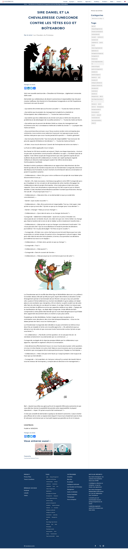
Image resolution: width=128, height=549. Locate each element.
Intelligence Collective (97, 85)
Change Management (97, 29)
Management (95, 96)
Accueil (65, 2)
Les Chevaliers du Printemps (43, 35)
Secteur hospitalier (72, 495)
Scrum (93, 115)
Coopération (95, 42)
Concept (94, 37)
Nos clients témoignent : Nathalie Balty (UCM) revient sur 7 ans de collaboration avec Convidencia (96, 492)
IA (99, 77)
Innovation (94, 80)
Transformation (95, 117)
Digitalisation (95, 50)
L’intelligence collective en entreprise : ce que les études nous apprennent (96, 485)
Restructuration (95, 112)
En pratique (70, 482)
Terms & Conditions (29, 479)
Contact (119, 2)
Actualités (70, 477)
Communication (95, 34)
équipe (94, 123)
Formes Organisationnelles (97, 63)
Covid (101, 42)
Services (79, 2)
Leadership (94, 91)
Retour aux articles (96, 11)
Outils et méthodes (72, 492)
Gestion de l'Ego (95, 66)
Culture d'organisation (97, 48)
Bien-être (69, 479)
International (95, 88)
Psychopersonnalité (96, 109)
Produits (104, 2)
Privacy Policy (27, 477)
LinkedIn (26, 493)
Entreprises (94, 59)
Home (25, 4)
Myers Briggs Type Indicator (97, 100)
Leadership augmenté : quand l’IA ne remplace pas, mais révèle (96, 508)
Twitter (26, 496)
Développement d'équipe (97, 53)
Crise (93, 45)
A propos (71, 2)
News (111, 2)
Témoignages (70, 497)
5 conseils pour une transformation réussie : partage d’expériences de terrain (95, 501)
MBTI (101, 96)
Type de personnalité (96, 120)
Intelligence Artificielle (73, 484)
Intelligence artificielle (97, 83)
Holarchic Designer (96, 74)
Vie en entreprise (71, 500)
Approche (88, 2)
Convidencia (95, 40)
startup (99, 115)
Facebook (26, 491)
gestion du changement (97, 69)
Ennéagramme (95, 56)
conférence (100, 37)
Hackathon (94, 72)
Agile (93, 26)
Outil (99, 104)
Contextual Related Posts (31, 458)
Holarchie (94, 77)
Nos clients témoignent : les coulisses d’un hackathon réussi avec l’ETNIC (96, 479)
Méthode (94, 104)
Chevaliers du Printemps (55, 93)
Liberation (94, 94)
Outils (94, 107)
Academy (96, 2)
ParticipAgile (100, 107)
